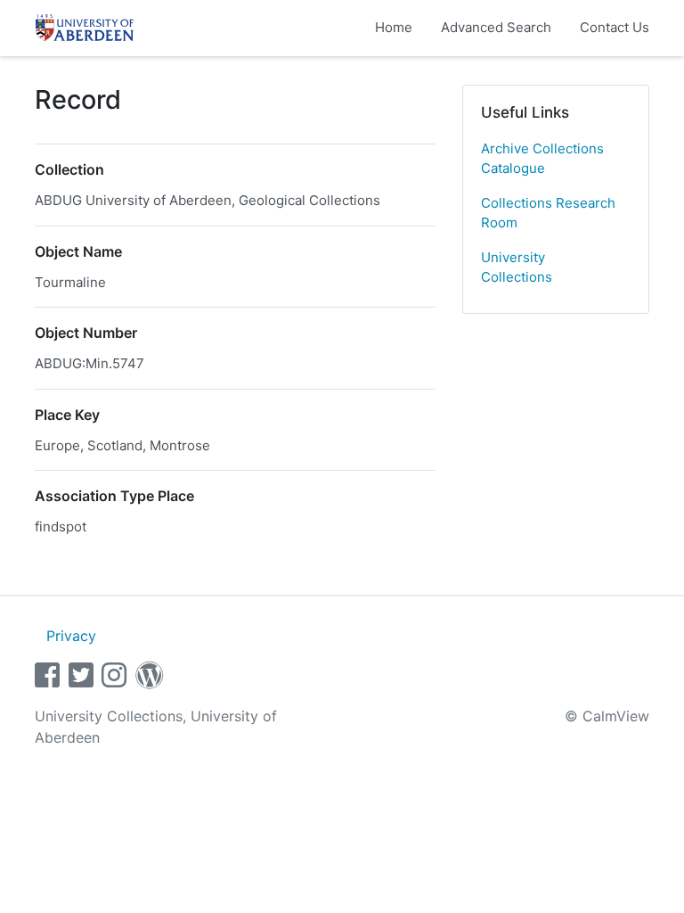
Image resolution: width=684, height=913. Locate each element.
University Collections (516, 267)
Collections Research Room (548, 213)
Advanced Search (496, 27)
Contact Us (614, 27)
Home (393, 27)
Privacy (71, 636)
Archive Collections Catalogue (542, 158)
